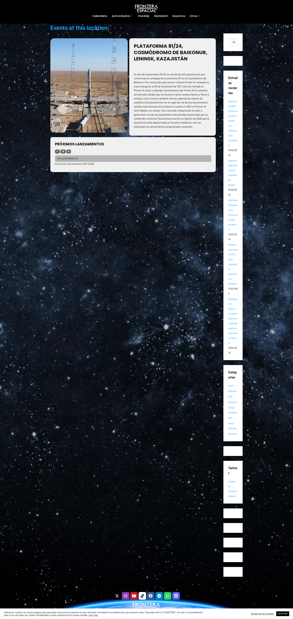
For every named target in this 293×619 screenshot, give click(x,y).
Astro (230, 386)
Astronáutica (121, 16)
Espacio (232, 402)
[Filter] (63, 151)
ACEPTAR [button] (282, 614)
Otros (194, 16)
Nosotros (178, 16)
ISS (230, 418)
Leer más (93, 615)
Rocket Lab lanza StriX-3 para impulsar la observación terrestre (233, 264)
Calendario (99, 16)
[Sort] (68, 151)
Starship (143, 16)
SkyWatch (161, 16)
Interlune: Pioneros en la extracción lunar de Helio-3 (233, 215)
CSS (230, 397)
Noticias (232, 434)
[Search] (57, 151)
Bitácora (232, 391)
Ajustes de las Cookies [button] (262, 614)
